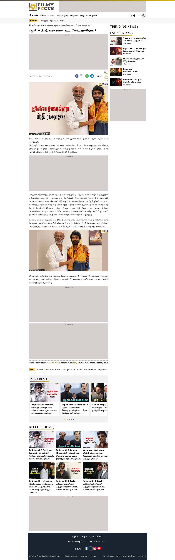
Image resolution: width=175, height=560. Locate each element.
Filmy (75, 362)
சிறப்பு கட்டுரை (62, 15)
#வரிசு (62, 21)
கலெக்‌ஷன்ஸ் (91, 15)
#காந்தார (44, 21)
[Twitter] (82, 76)
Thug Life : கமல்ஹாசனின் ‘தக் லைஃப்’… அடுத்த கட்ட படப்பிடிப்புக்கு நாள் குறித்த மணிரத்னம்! (134, 42)
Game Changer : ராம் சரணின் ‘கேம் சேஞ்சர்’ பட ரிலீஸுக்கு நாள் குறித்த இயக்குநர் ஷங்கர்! (105, 407)
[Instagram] (95, 548)
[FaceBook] (77, 76)
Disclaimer (87, 541)
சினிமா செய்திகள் (47, 15)
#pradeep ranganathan (86, 370)
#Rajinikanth (103, 370)
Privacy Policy (74, 541)
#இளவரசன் (54, 21)
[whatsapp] (87, 76)
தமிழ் (133, 15)
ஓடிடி (82, 15)
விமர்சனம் (74, 15)
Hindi (99, 537)
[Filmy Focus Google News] (106, 72)
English (74, 537)
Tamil (91, 537)
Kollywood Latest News (51, 556)
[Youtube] (99, 548)
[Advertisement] (102, 6)
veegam (93, 556)
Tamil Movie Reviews (69, 556)
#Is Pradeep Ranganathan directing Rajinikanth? (55, 370)
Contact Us (99, 541)
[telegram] (92, 76)
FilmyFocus (34, 25)
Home (35, 15)
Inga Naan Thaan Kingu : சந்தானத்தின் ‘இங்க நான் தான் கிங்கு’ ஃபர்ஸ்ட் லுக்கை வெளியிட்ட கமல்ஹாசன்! (134, 52)
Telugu (83, 537)
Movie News (46, 25)
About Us (111, 556)
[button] (64, 419)
